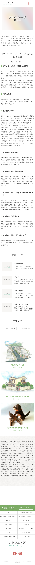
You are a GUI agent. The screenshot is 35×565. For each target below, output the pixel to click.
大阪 (6, 328)
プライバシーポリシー (23, 328)
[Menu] (32, 3)
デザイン (12, 328)
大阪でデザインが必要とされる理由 (8, 516)
